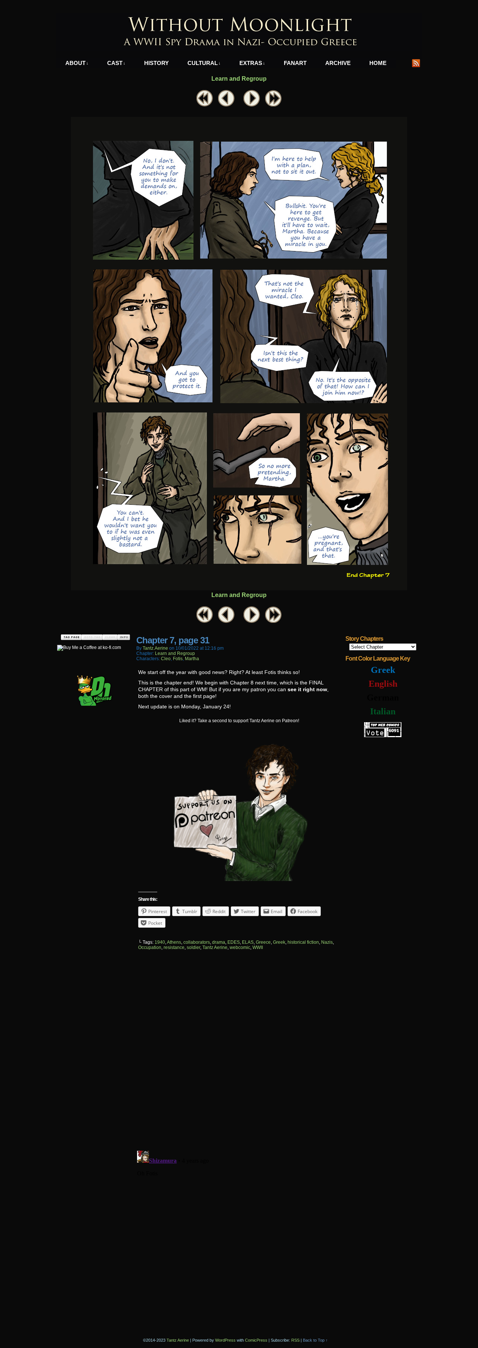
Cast (116, 63)
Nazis (327, 942)
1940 (160, 942)
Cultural (204, 63)
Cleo (166, 658)
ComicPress (256, 1340)
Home (378, 63)
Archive (338, 63)
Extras (252, 63)
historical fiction (303, 942)
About (77, 63)
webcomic (240, 947)
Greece (263, 942)
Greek (279, 942)
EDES (233, 942)
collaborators (196, 942)
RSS (416, 63)
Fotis (178, 658)
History (156, 63)
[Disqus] (239, 1048)
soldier (193, 947)
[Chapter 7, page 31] (239, 588)
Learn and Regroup (239, 78)
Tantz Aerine (214, 947)
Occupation (149, 947)
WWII (257, 947)
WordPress (225, 1340)
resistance (174, 947)
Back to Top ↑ (315, 1340)
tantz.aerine (155, 648)
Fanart (295, 63)
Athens (174, 942)
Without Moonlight (239, 32)
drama (218, 942)
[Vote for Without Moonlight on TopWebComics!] (382, 735)
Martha (192, 658)
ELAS (248, 942)
